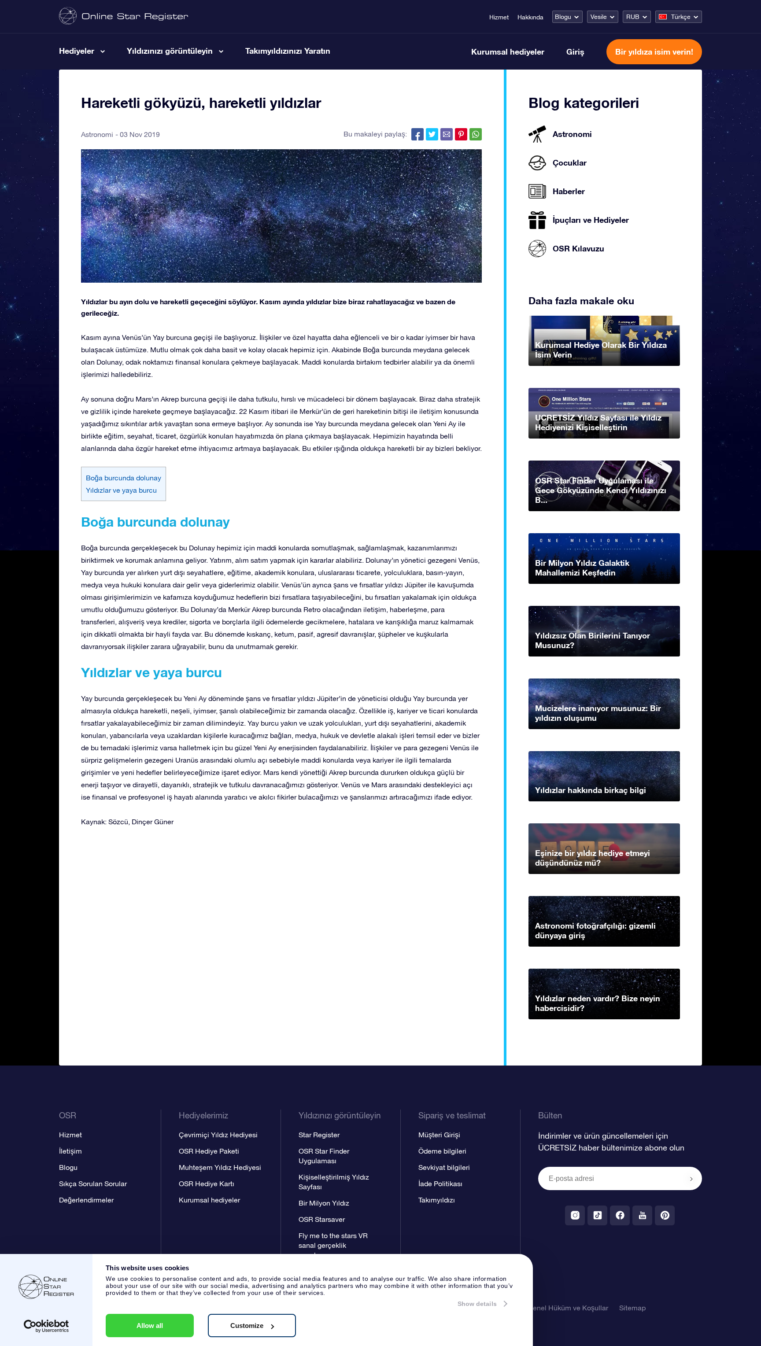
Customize (246, 1325)
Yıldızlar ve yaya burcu (121, 490)
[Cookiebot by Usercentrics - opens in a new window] (46, 1326)
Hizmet (499, 17)
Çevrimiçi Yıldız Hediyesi (218, 1135)
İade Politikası (440, 1183)
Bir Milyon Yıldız (324, 1203)
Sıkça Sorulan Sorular (93, 1183)
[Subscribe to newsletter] (691, 1179)
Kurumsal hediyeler (507, 51)
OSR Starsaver (322, 1219)
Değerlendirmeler (86, 1200)
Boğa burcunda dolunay (123, 478)
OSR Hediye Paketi (209, 1151)
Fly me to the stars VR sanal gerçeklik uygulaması (333, 1245)
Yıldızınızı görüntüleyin (170, 50)
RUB (632, 16)
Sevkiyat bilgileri (444, 1167)
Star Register (319, 1135)
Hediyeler (76, 50)
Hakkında (530, 17)
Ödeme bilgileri (442, 1151)
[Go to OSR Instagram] (575, 1215)
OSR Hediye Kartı (206, 1183)
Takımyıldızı (436, 1200)
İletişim (70, 1151)
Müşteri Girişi (439, 1135)
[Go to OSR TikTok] (597, 1215)
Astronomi (97, 134)
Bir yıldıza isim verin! (654, 51)
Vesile (599, 16)
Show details (477, 1303)
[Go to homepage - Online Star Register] (123, 16)
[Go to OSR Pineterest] (665, 1215)
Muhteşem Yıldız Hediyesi (220, 1167)
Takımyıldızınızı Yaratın (287, 50)
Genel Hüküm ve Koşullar (568, 1308)
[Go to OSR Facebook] (620, 1215)
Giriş (575, 51)
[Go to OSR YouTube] (642, 1215)
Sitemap (632, 1308)
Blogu (563, 16)
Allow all (150, 1325)
